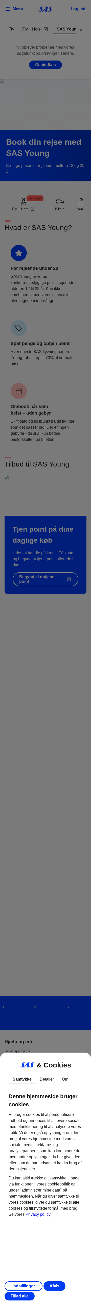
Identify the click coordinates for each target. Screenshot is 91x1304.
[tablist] (45, 1079)
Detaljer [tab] (47, 1079)
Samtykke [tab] (22, 1079)
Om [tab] (65, 1079)
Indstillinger (23, 1286)
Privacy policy (38, 1214)
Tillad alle (20, 1296)
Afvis (54, 1286)
